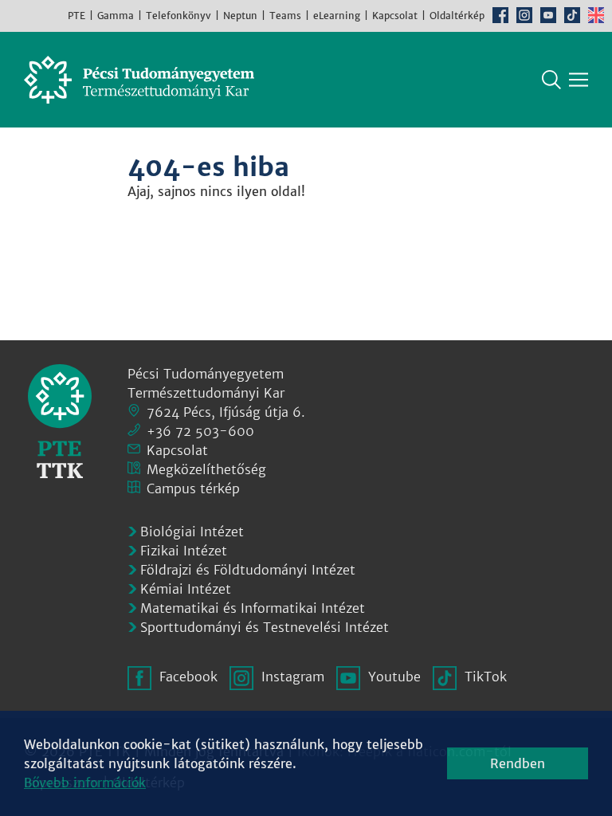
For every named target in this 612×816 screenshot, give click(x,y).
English (596, 15)
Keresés (551, 79)
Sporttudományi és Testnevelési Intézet (264, 627)
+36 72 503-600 (200, 431)
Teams (285, 16)
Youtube (548, 15)
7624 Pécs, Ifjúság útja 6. (226, 412)
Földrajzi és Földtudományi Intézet (247, 570)
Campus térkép (193, 488)
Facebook (500, 15)
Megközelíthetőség (206, 469)
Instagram (524, 15)
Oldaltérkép (457, 16)
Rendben (517, 763)
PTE (76, 16)
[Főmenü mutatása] (578, 79)
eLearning (336, 16)
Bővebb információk (85, 782)
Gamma (115, 16)
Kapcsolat (395, 16)
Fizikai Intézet (183, 551)
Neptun (240, 16)
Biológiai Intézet (192, 531)
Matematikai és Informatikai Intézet (252, 608)
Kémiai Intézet (185, 589)
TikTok (572, 15)
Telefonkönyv (178, 16)
